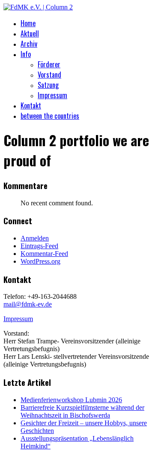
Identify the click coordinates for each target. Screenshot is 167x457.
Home (28, 23)
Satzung (48, 85)
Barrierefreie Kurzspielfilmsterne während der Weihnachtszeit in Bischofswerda (82, 411)
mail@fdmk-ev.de (27, 304)
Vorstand (49, 74)
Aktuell (30, 33)
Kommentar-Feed (44, 253)
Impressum (52, 95)
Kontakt (31, 105)
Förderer (49, 64)
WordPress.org (40, 261)
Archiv (29, 44)
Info (26, 54)
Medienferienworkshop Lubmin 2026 (71, 399)
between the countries (50, 116)
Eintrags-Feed (39, 246)
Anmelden (35, 238)
